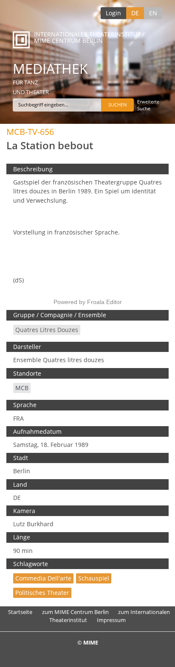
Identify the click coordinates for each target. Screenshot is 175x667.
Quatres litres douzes (46, 330)
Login (113, 13)
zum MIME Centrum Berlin (75, 612)
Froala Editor (104, 302)
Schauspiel (93, 578)
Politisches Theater (42, 593)
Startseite (20, 612)
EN (153, 13)
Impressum (111, 620)
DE (135, 13)
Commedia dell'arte (43, 578)
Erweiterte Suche (148, 105)
